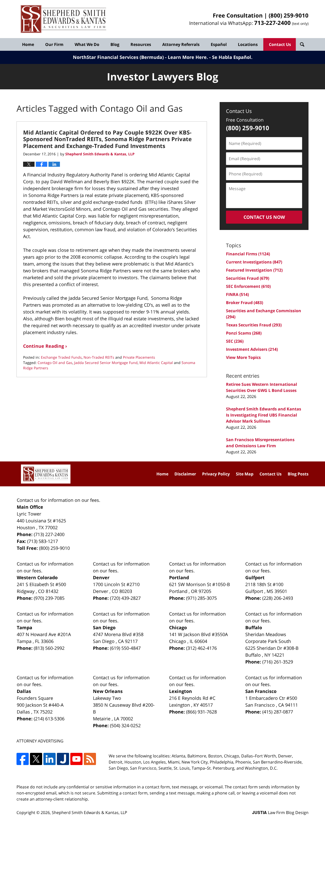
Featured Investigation (254, 270)
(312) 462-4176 (201, 648)
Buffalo (253, 627)
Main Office (30, 507)
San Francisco (261, 691)
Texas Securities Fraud (254, 325)
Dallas (24, 691)
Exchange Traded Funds (61, 357)
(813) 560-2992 (49, 648)
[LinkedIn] (49, 759)
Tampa (24, 627)
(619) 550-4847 (125, 648)
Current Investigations (254, 262)
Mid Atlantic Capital (156, 362)
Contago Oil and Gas (55, 362)
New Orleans (108, 691)
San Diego (104, 627)
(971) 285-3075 (201, 598)
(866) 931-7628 (201, 712)
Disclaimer (185, 474)
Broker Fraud (244, 302)
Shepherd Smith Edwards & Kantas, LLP (89, 812)
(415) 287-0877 (277, 712)
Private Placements (139, 357)
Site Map (244, 474)
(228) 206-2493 (277, 598)
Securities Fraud (247, 278)
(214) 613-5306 (49, 719)
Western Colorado (37, 577)
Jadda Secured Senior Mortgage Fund (106, 362)
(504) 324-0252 (125, 725)
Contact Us (280, 44)
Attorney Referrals (181, 44)
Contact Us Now (264, 217)
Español (219, 44)
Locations (248, 44)
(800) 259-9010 (288, 15)
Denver (101, 577)
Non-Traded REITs (99, 357)
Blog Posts (298, 474)
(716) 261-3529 (277, 662)
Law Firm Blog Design (280, 812)
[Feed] (90, 759)
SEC (234, 341)
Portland (179, 577)
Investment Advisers (252, 349)
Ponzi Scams (244, 333)
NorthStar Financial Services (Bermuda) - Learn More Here (140, 57)
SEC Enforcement (248, 286)
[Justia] (63, 759)
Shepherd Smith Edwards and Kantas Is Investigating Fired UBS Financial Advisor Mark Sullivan (263, 415)
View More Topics (243, 357)
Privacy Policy (216, 474)
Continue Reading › (45, 346)
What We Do (87, 44)
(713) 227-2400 (49, 534)
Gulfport (255, 577)
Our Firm (54, 44)
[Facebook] (23, 759)
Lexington (180, 691)
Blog (114, 44)
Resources (141, 44)
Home (28, 44)
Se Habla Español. (232, 57)
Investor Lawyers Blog (63, 19)
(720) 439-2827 (125, 598)
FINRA (237, 294)
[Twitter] (36, 759)
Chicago (178, 627)
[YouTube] (76, 759)
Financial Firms (248, 254)
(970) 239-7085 (49, 598)
